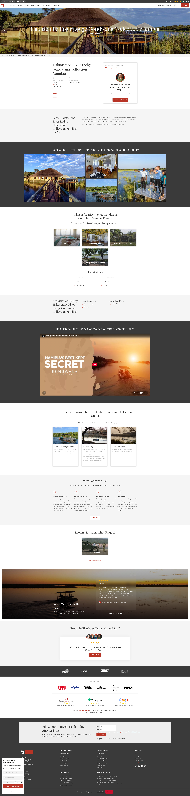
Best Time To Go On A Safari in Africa (106, 780)
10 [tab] (105, 52)
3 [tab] (89, 52)
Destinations (35, 5)
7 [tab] (98, 52)
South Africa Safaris (65, 755)
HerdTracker (138, 758)
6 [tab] (96, 52)
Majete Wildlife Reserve (66, 785)
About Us (56, 5)
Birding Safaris (100, 767)
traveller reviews (84, 710)
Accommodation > (11, 55)
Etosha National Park (65, 780)
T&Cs (123, 738)
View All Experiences (95, 560)
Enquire (185, 5)
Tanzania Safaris (64, 760)
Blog (136, 753)
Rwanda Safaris (64, 762)
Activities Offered (77, 423)
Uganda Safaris (63, 764)
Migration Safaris (101, 765)
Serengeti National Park (66, 782)
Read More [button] (123, 602)
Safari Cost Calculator (140, 755)
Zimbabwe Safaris (64, 758)
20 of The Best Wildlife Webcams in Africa (107, 776)
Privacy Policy (120, 732)
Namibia (18, 55)
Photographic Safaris (102, 758)
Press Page (138, 756)
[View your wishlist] (175, 5)
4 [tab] (91, 52)
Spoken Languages (112, 423)
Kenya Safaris (63, 756)
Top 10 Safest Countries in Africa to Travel (107, 775)
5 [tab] (94, 52)
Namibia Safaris (64, 765)
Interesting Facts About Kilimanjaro (106, 782)
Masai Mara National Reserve (67, 776)
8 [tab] (100, 52)
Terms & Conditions (134, 732)
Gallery (94, 423)
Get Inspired (101, 734)
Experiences (46, 5)
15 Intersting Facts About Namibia (105, 778)
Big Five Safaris (101, 760)
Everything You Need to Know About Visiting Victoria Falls (112, 784)
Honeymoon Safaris (102, 755)
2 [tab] (87, 52)
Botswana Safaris (64, 753)
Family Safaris (100, 753)
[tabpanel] (65, 438)
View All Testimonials (116, 613)
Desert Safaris (100, 762)
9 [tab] (103, 52)
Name (98, 726)
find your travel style (165, 5)
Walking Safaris (101, 756)
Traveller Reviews (139, 760)
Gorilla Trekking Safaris (102, 764)
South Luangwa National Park (67, 784)
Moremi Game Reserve (66, 778)
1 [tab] (85, 52)
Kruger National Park (65, 775)
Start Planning (95, 654)
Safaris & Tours (23, 5)
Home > (3, 55)
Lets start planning (120, 99)
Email (98, 729)
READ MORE (95, 517)
